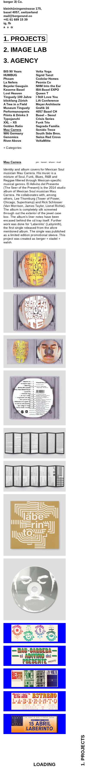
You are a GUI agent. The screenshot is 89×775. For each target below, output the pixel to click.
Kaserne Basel (14, 89)
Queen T (42, 93)
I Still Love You (47, 97)
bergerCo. (13, 1)
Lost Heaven (12, 93)
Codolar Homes (47, 78)
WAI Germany (13, 133)
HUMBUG (10, 75)
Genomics (10, 137)
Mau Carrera (12, 129)
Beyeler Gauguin (15, 86)
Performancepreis (16, 111)
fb (9, 23)
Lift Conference (47, 100)
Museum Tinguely (16, 108)
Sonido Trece (45, 129)
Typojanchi (11, 118)
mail (59, 162)
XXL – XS (10, 122)
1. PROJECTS (24, 38)
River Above (12, 140)
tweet (44, 162)
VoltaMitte (43, 140)
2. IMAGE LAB (25, 49)
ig (4, 23)
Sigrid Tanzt (44, 75)
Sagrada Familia (47, 126)
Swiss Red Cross (48, 137)
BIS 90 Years (12, 71)
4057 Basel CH (46, 111)
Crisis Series (45, 118)
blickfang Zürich (15, 100)
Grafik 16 (42, 108)
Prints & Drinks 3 (15, 115)
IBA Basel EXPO (47, 89)
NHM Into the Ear (48, 86)
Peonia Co (43, 82)
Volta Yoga (43, 71)
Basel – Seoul (46, 115)
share (52, 162)
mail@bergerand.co (17, 16)
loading (44, 764)
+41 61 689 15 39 (15, 19)
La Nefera (10, 82)
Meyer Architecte (48, 104)
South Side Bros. (48, 133)
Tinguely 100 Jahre (17, 97)
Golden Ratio (13, 126)
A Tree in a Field (15, 104)
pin (37, 162)
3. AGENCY (20, 60)
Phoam (8, 78)
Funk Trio (43, 122)
